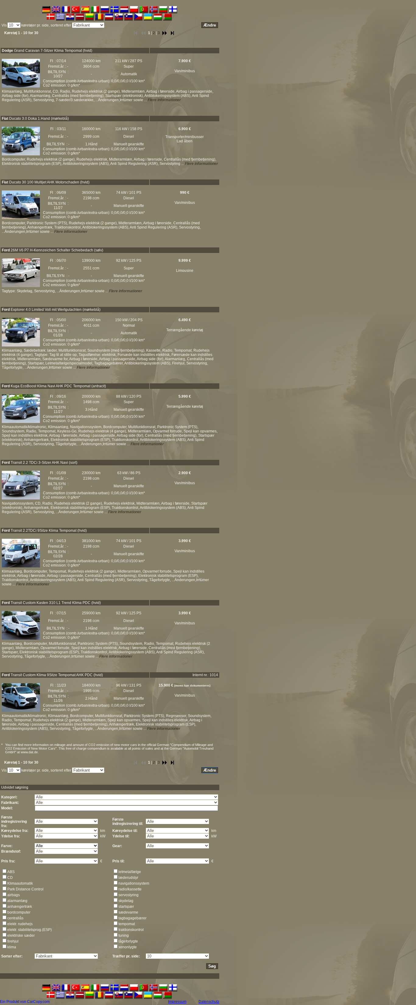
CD (10, 877)
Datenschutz (209, 1002)
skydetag (125, 901)
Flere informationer (164, 100)
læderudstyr (128, 877)
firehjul (13, 941)
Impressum (177, 1002)
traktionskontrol (131, 930)
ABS (11, 872)
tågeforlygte (128, 941)
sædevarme (128, 912)
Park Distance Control (25, 889)
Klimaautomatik (20, 883)
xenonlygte (127, 947)
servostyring (128, 895)
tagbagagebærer (132, 918)
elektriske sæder (21, 935)
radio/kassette (130, 889)
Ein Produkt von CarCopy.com (25, 1002)
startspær (126, 906)
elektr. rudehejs (20, 924)
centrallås (15, 918)
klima (11, 947)
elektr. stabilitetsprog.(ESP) (29, 930)
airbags (13, 895)
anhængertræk (19, 906)
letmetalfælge (129, 872)
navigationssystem (133, 883)
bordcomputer (18, 912)
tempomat (126, 924)
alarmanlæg (17, 901)
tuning (123, 935)
